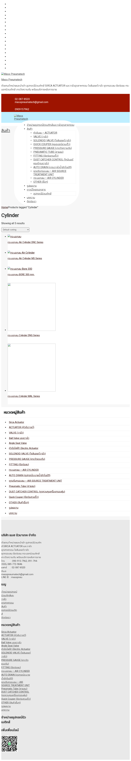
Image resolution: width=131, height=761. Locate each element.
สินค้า (29, 128)
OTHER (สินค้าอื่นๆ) (18, 60)
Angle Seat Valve (17, 18)
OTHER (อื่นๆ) (40, 181)
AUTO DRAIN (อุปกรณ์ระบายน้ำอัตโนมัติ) (29, 41)
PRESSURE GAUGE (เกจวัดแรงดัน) (26, 29)
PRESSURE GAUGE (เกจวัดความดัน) (52, 148)
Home (4, 207)
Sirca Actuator (15, 4)
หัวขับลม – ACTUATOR (45, 132)
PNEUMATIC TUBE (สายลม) (48, 151)
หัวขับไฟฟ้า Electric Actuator (23, 22)
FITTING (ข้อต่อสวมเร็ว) (45, 155)
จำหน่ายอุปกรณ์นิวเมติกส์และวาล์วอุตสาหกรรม (50, 124)
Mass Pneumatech (11, 79)
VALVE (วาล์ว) (15, 11)
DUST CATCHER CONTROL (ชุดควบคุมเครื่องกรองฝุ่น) (36, 52)
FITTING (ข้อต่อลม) (18, 33)
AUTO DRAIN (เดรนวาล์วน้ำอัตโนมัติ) (52, 167)
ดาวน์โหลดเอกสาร (36, 189)
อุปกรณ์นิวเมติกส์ (42, 193)
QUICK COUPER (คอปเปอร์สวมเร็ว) (51, 144)
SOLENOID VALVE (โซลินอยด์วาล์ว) (26, 25)
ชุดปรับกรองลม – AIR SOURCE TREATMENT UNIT (35, 45)
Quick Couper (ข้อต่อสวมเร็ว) (23, 56)
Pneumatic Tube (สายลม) (21, 48)
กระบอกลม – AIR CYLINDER (23, 37)
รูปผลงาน (12, 64)
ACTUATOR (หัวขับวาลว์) (20, 7)
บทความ (12, 68)
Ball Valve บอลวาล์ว (18, 15)
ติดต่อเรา (31, 201)
